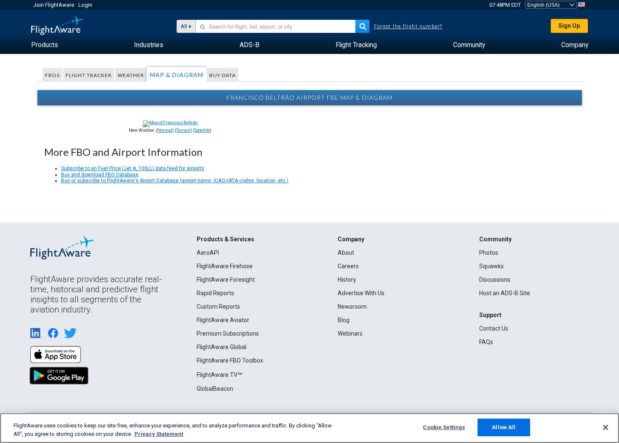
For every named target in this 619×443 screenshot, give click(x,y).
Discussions (494, 279)
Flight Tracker (89, 75)
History (347, 279)
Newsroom (352, 306)
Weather (130, 75)
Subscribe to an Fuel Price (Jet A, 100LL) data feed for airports (132, 168)
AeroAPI (208, 252)
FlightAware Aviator (223, 320)
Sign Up (569, 25)
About (346, 252)
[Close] (605, 427)
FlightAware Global (221, 347)
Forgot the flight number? (408, 26)
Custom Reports (218, 306)
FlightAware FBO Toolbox (230, 360)
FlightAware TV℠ (219, 374)
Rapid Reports (215, 293)
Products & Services (225, 239)
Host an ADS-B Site (504, 293)
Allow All (503, 427)
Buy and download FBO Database (100, 175)
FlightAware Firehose (225, 266)
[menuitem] (44, 45)
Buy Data (222, 75)
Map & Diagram (176, 74)
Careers (348, 266)
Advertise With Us (361, 293)
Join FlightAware (53, 5)
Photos (488, 252)
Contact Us (493, 328)
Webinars (350, 333)
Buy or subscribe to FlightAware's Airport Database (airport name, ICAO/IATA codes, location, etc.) (174, 181)
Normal (164, 130)
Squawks (491, 266)
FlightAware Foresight (226, 279)
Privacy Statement (158, 434)
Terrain (183, 130)
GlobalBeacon (215, 388)
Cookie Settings (444, 427)
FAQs (486, 342)
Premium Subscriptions (228, 333)
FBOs (52, 75)
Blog (344, 320)
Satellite (202, 130)
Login (85, 5)
